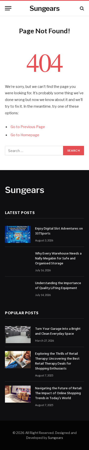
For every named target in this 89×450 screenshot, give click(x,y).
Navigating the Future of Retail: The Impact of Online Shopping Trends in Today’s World (58, 393)
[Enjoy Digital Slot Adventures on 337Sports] (18, 234)
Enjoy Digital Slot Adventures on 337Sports (59, 231)
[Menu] (8, 8)
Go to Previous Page (28, 127)
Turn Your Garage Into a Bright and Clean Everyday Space (58, 331)
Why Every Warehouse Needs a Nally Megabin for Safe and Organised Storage (58, 258)
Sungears (55, 438)
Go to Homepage (25, 135)
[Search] (81, 8)
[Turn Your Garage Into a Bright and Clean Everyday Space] (18, 334)
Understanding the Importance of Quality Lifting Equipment (58, 285)
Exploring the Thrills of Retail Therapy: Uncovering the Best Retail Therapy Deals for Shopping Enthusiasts (57, 361)
